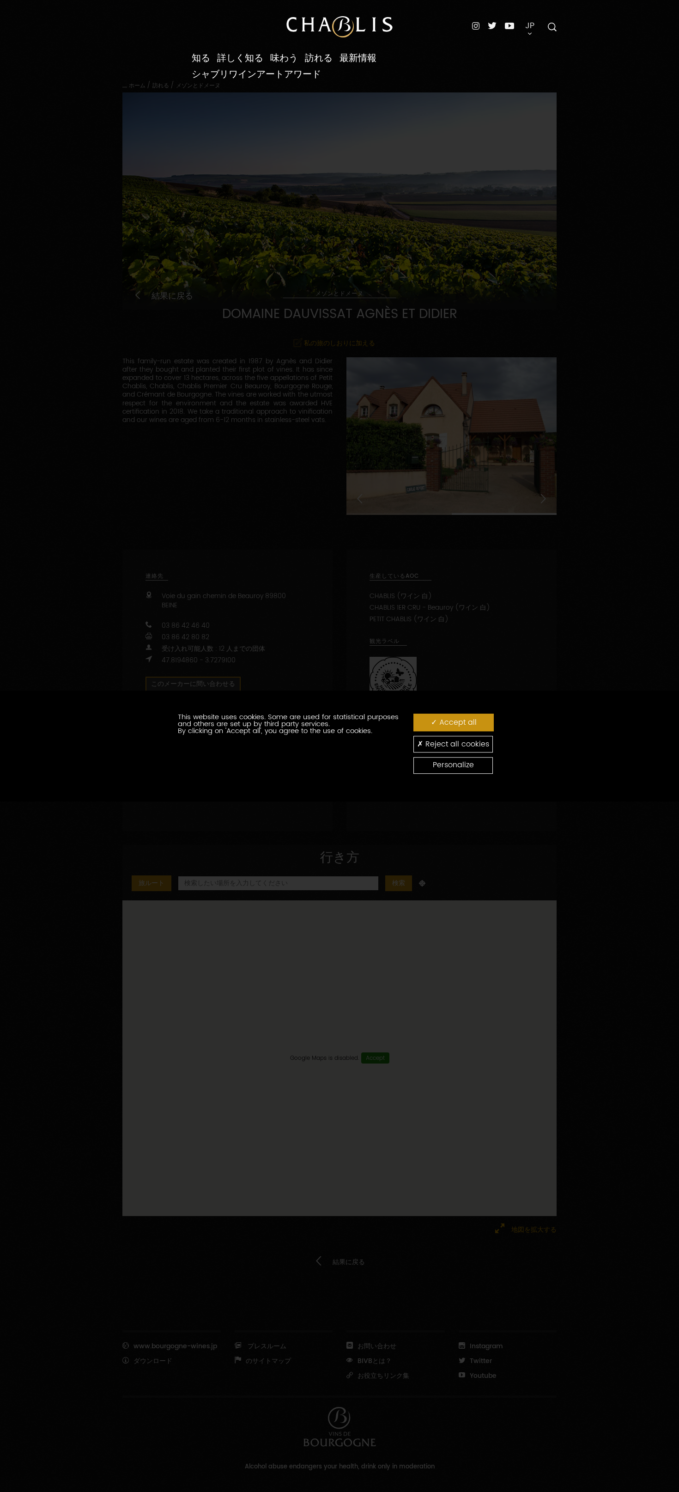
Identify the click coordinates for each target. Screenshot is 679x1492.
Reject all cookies (456, 744)
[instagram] (475, 26)
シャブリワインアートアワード (256, 74)
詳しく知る (240, 58)
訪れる (319, 58)
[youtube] (509, 25)
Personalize (453, 765)
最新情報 (358, 58)
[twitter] (492, 26)
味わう (284, 58)
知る (201, 58)
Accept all (457, 722)
